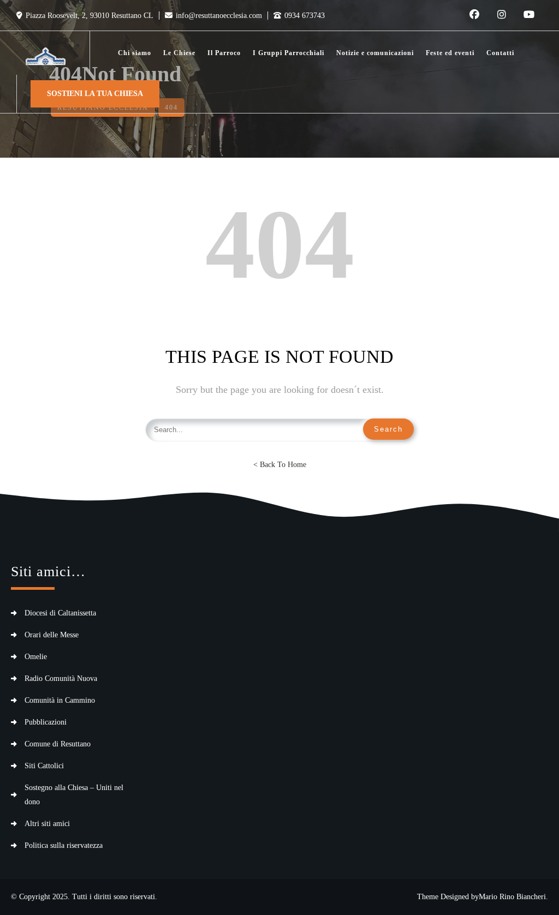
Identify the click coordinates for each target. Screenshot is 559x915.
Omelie (36, 657)
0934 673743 (304, 15)
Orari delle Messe (52, 635)
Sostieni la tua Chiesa (95, 93)
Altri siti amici (47, 824)
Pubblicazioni (46, 722)
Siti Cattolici (44, 766)
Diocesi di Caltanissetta (60, 613)
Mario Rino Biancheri (512, 897)
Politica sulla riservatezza (64, 845)
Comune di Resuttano (58, 744)
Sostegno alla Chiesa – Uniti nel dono (74, 795)
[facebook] (474, 15)
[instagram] (501, 15)
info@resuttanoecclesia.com (219, 15)
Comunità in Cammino (60, 700)
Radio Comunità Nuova (61, 678)
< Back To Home (279, 465)
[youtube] (529, 15)
